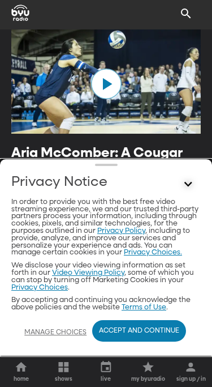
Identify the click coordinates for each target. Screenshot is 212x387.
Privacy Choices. (153, 252)
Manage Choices (55, 332)
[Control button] (188, 185)
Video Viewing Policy (88, 273)
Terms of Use (144, 307)
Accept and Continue (139, 331)
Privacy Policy (121, 231)
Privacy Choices (39, 287)
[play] (106, 84)
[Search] (186, 13)
